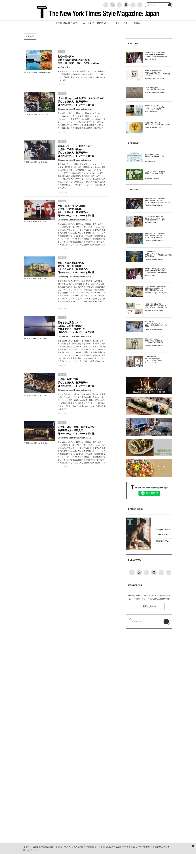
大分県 (30, 36)
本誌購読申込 (162, 541)
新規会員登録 (149, 606)
